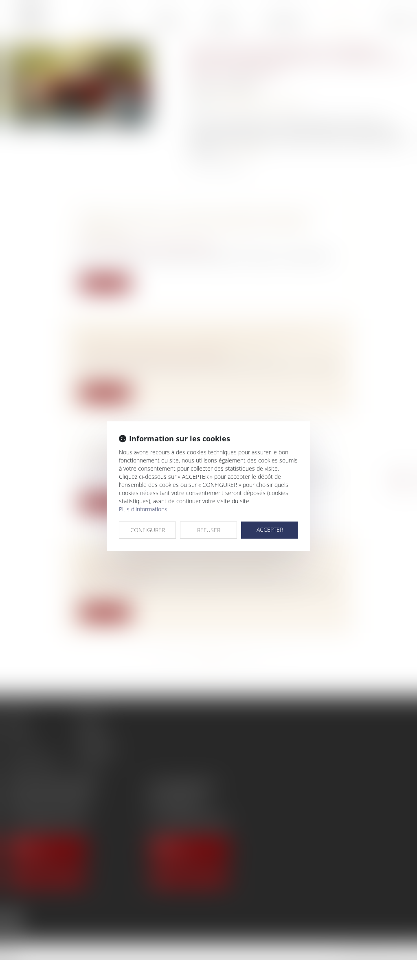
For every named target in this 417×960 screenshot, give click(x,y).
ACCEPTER (270, 529)
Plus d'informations (143, 509)
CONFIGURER (147, 530)
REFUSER (208, 530)
